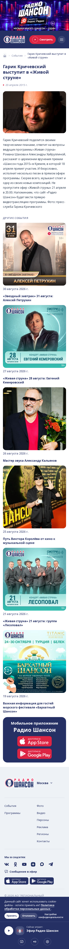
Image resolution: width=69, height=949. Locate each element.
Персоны (43, 820)
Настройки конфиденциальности (50, 916)
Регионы (43, 834)
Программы (12, 813)
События (17, 55)
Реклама (42, 827)
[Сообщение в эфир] (21, 941)
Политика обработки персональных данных (29, 907)
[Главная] (5, 56)
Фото (40, 806)
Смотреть (46, 39)
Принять (12, 915)
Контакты (43, 841)
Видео (41, 813)
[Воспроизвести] (8, 930)
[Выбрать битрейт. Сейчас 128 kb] (47, 941)
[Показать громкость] (34, 941)
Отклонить (28, 915)
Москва (42, 783)
